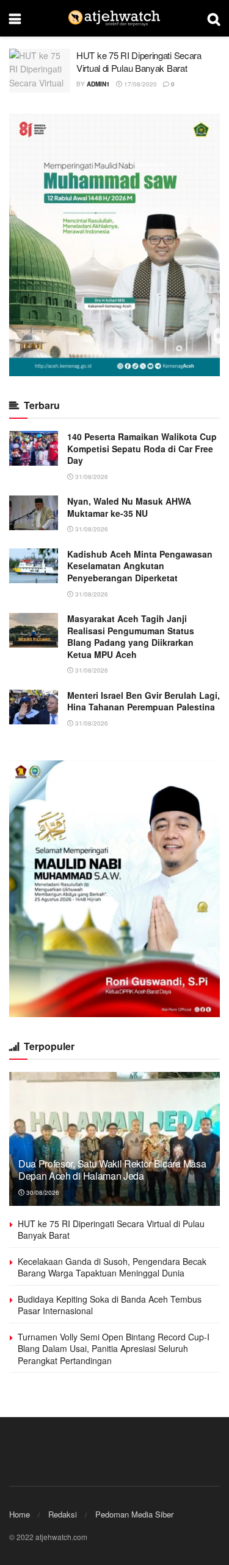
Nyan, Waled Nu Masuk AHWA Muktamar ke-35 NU (129, 507)
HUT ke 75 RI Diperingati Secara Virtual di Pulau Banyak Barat (139, 61)
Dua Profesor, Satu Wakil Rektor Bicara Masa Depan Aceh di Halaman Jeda (112, 1170)
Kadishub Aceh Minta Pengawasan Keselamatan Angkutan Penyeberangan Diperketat (140, 566)
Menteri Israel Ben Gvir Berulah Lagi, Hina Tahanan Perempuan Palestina (143, 701)
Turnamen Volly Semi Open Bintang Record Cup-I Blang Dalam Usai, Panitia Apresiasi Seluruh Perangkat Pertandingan (113, 1349)
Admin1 (98, 84)
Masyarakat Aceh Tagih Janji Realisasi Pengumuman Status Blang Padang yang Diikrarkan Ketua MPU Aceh (130, 636)
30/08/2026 (41, 1192)
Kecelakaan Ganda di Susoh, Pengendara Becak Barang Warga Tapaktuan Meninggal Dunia (112, 1267)
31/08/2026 (90, 476)
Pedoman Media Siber (134, 1514)
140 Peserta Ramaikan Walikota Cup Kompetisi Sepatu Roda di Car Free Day (142, 448)
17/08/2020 (139, 84)
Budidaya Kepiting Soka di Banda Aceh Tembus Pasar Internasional (110, 1305)
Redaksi (62, 1514)
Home (19, 1514)
